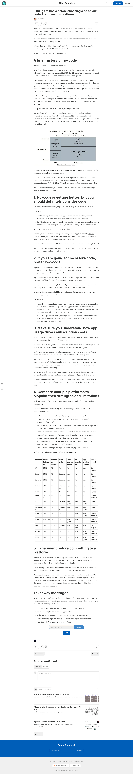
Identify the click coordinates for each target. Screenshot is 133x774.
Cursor (91, 234)
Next (93, 654)
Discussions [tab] (47, 689)
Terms (70, 761)
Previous (40, 654)
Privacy (65, 761)
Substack (57, 770)
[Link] (31, 60)
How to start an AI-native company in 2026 (51, 694)
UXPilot (56, 183)
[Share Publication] (111, 3)
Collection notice (78, 761)
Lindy (89, 177)
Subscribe (118, 3)
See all (37, 734)
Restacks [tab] (45, 667)
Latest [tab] (40, 689)
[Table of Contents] (2, 387)
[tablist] (41, 667)
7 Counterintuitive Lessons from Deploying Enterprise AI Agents (57, 708)
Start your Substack (62, 765)
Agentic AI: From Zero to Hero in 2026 (49, 722)
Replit (65, 236)
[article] (66, 698)
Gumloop (82, 177)
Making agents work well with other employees (48, 712)
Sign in (127, 3)
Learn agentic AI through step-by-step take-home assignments (53, 724)
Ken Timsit (41, 18)
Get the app (75, 765)
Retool (36, 180)
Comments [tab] (38, 667)
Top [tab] (36, 689)
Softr (50, 183)
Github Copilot (39, 236)
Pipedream (74, 177)
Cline (56, 236)
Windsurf (49, 236)
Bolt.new (37, 183)
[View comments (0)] (42, 24)
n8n (67, 177)
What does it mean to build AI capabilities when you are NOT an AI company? (58, 697)
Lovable (44, 183)
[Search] (107, 3)
